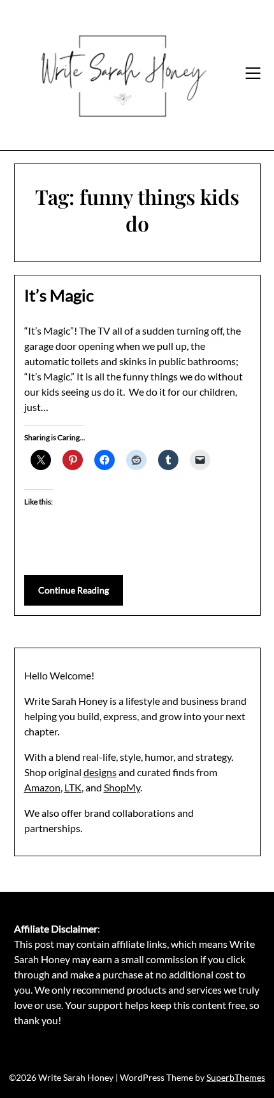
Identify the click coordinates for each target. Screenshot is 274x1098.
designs (100, 772)
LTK (73, 787)
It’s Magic (59, 295)
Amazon (42, 787)
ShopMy (122, 787)
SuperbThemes (235, 1077)
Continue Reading (73, 590)
